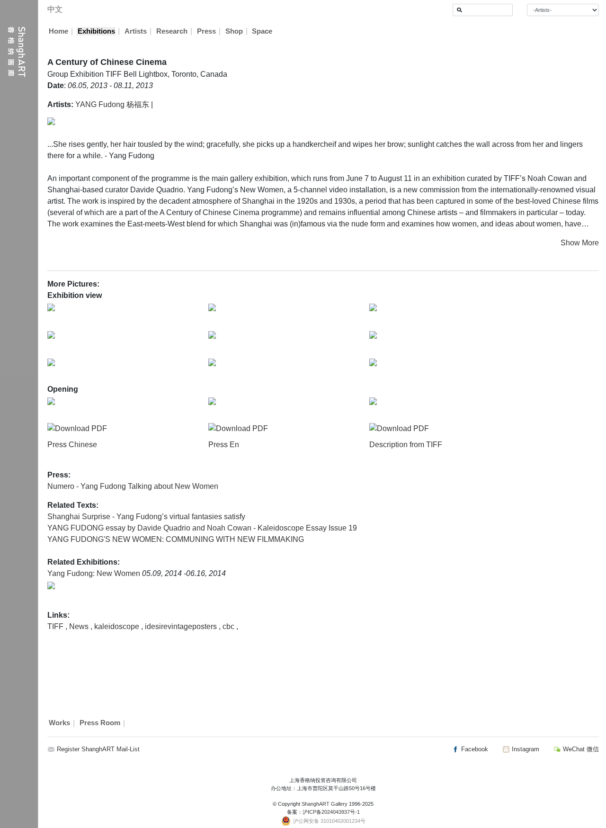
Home (58, 31)
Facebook (473, 749)
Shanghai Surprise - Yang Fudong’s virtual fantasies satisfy (146, 517)
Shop (234, 31)
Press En (223, 445)
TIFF (56, 626)
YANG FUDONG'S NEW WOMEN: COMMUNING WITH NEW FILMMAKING (175, 539)
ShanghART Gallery (325, 804)
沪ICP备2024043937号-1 (331, 812)
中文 (54, 9)
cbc (229, 626)
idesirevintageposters (182, 626)
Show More (580, 243)
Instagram (524, 749)
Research (171, 31)
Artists (136, 31)
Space (262, 31)
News (79, 626)
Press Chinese (72, 445)
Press (206, 31)
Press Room (100, 723)
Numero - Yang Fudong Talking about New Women (132, 486)
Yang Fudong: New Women (94, 573)
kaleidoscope (117, 626)
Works (59, 723)
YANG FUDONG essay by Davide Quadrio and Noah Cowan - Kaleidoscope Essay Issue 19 (202, 528)
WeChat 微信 (580, 749)
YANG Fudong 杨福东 (112, 104)
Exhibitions (96, 31)
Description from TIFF (405, 445)
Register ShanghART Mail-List (98, 749)
